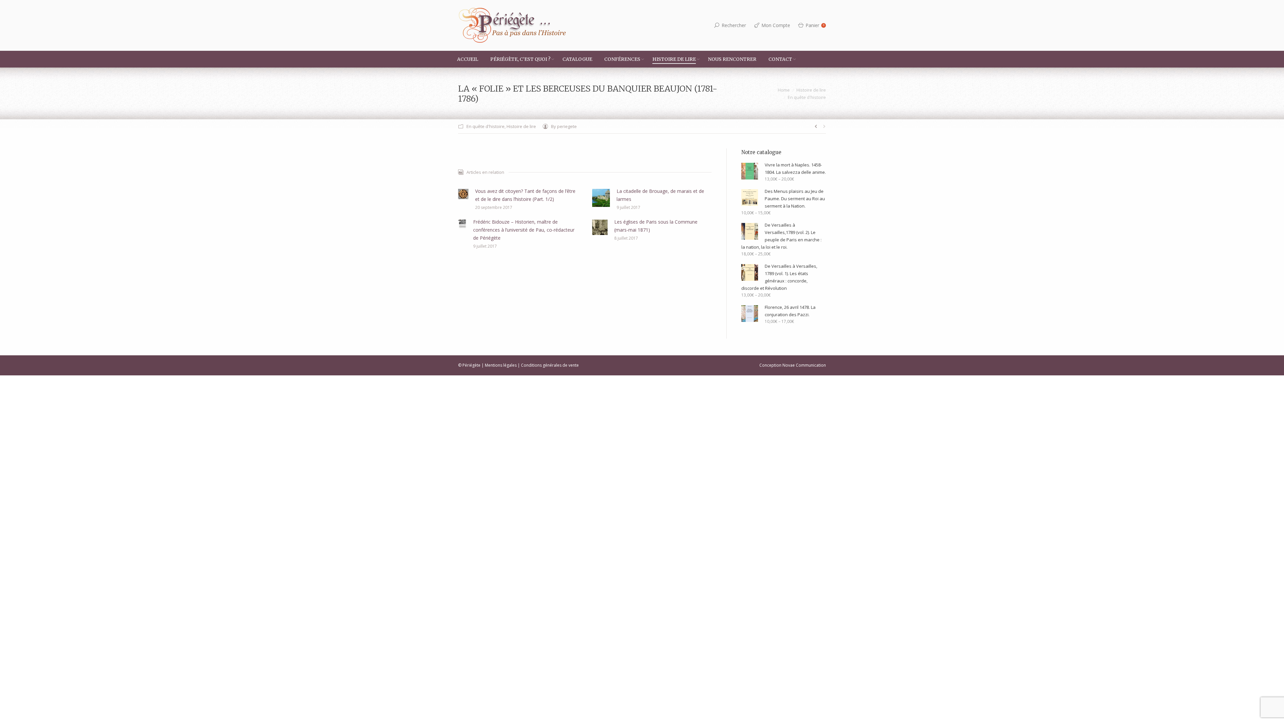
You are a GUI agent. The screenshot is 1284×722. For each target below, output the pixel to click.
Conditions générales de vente (550, 365)
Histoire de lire (811, 90)
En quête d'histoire (807, 97)
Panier (815, 25)
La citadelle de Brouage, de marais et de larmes (660, 195)
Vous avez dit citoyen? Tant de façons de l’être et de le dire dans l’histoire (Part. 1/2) (525, 195)
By (564, 126)
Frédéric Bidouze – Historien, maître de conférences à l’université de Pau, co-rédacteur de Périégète (523, 230)
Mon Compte (775, 25)
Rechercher (734, 25)
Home (784, 90)
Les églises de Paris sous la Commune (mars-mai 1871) (656, 226)
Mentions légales (501, 365)
